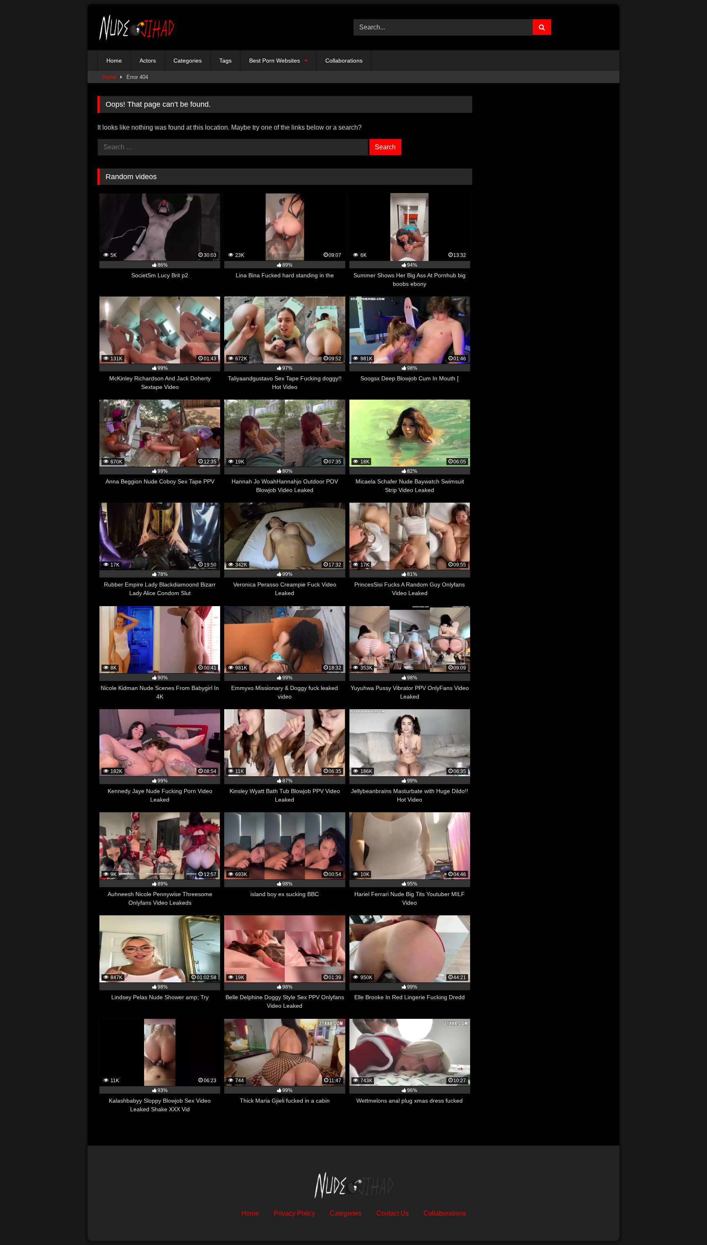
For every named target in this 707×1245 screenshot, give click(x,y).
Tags (225, 60)
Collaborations (344, 60)
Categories (187, 60)
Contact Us (392, 1213)
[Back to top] (682, 1221)
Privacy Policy (294, 1213)
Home (114, 60)
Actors (148, 60)
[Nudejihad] (136, 27)
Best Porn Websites (274, 60)
